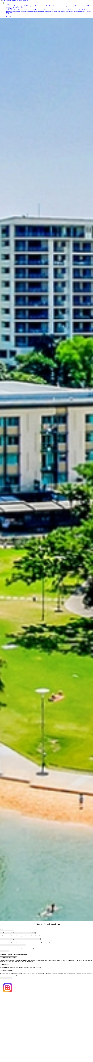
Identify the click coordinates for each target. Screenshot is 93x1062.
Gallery (7, 15)
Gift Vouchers (9, 12)
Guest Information (42, 5)
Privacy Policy (61, 5)
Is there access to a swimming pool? (8, 957)
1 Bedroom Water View (11, 9)
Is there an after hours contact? (7, 970)
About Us (8, 5)
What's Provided (88, 5)
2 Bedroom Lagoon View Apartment (19, 11)
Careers (12, 5)
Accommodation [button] (9, 8)
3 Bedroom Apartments (33, 11)
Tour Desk (8, 13)
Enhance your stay (30, 5)
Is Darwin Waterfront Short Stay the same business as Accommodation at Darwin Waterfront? (20, 939)
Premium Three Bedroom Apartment (82, 11)
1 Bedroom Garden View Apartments (25, 9)
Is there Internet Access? (6, 978)
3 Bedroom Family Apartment (46, 11)
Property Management (70, 5)
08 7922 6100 (8, 3)
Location (55, 5)
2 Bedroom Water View (57, 9)
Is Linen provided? (4, 964)
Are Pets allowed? (4, 951)
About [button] (7, 4)
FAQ (36, 5)
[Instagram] (7, 991)
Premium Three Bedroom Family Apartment (63, 11)
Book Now (8, 16)
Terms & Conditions (80, 5)
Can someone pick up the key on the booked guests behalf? (13, 945)
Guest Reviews (49, 5)
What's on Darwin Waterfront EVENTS (15, 7)
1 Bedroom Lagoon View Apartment (43, 9)
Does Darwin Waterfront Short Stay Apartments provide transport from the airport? (18, 932)
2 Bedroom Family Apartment (70, 9)
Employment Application (20, 5)
